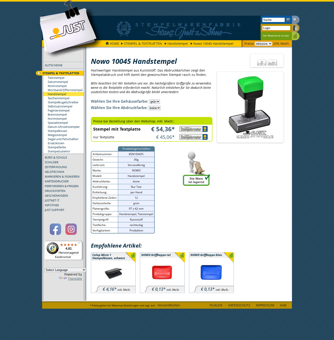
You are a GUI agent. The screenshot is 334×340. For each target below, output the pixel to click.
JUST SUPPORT (54, 210)
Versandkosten (168, 305)
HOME (114, 43)
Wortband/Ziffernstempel (65, 90)
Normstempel (57, 119)
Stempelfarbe (57, 147)
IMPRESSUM (265, 305)
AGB (283, 305)
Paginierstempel (59, 110)
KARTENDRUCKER (57, 181)
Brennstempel (57, 114)
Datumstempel (58, 82)
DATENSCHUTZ (239, 305)
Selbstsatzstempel (60, 106)
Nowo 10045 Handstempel (213, 43)
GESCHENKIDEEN (56, 196)
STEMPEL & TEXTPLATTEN (143, 43)
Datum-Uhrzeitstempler (64, 127)
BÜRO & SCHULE (56, 157)
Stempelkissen (57, 131)
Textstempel (56, 78)
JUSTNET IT (52, 200)
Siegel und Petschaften (63, 139)
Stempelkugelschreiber (63, 102)
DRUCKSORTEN (55, 191)
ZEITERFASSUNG (56, 167)
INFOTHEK (52, 205)
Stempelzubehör (59, 151)
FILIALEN (215, 305)
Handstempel (177, 43)
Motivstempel (57, 86)
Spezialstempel (58, 123)
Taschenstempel (58, 98)
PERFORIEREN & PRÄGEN (62, 186)
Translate (75, 278)
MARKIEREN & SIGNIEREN (62, 176)
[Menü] (79, 244)
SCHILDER (51, 162)
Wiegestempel (57, 135)
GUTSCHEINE (53, 65)
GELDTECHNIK (54, 172)
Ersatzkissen (56, 143)
